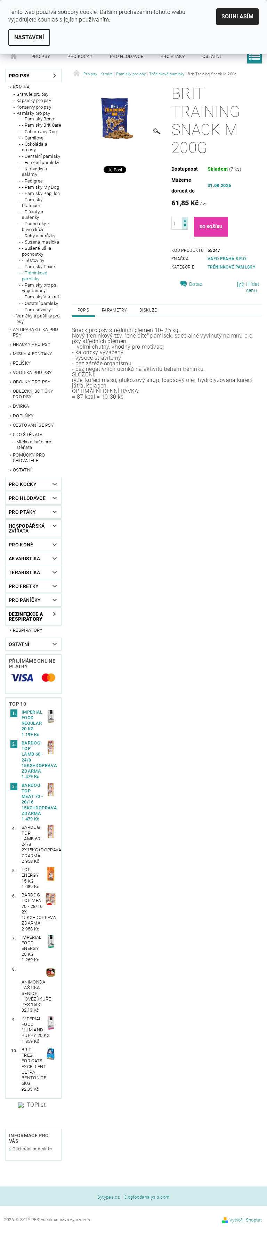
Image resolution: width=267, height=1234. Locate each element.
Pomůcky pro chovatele (29, 457)
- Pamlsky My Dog (40, 187)
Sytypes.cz (108, 1197)
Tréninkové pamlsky (231, 267)
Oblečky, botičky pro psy (33, 394)
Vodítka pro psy (32, 372)
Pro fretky (24, 586)
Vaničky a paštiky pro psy (38, 318)
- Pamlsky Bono (38, 118)
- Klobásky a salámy (34, 171)
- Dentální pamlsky (41, 156)
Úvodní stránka (14, 57)
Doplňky (23, 415)
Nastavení (29, 37)
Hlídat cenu (253, 287)
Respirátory (28, 630)
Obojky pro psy (31, 381)
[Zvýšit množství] (185, 220)
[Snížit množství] (185, 226)
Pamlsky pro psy (33, 113)
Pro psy (40, 56)
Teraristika (24, 572)
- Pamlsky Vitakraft (41, 296)
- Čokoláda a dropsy (34, 147)
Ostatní (211, 56)
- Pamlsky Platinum (32, 202)
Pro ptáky (173, 56)
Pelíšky (22, 363)
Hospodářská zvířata (27, 528)
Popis (83, 310)
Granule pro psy (32, 94)
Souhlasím (237, 16)
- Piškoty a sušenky (32, 214)
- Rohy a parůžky (38, 235)
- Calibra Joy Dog (39, 131)
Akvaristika (24, 558)
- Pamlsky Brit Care (41, 125)
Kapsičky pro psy (33, 100)
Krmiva (21, 87)
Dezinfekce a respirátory (26, 616)
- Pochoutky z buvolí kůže (35, 226)
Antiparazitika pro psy (35, 332)
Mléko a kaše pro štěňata (33, 444)
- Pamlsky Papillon (41, 193)
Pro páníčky (25, 600)
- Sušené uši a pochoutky (36, 251)
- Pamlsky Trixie (38, 266)
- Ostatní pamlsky (40, 303)
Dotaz (196, 284)
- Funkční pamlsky (40, 162)
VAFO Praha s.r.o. (227, 258)
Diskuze (148, 310)
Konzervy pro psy (33, 107)
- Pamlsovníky (36, 309)
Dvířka (21, 406)
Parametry (114, 310)
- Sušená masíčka (40, 242)
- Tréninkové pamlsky (34, 275)
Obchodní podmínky (32, 1149)
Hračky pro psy (31, 344)
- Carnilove (33, 138)
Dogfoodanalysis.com (147, 1197)
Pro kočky (79, 56)
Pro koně (21, 544)
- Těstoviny (33, 260)
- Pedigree (32, 181)
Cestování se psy (33, 425)
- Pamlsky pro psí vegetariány (39, 287)
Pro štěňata (28, 434)
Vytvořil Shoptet (245, 1220)
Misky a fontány (32, 353)
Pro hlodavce (126, 56)
